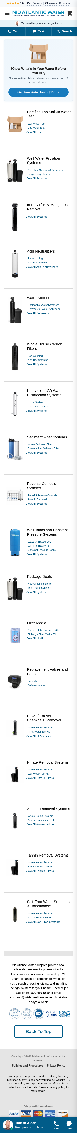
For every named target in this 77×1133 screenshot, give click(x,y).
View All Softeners (37, 313)
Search (67, 31)
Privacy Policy (56, 1065)
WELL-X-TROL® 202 (39, 541)
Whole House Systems (40, 727)
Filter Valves (34, 681)
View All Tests (34, 132)
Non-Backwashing (38, 262)
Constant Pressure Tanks (42, 550)
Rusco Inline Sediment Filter (43, 448)
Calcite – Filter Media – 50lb (43, 630)
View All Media (35, 638)
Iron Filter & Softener (39, 587)
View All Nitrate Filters (40, 777)
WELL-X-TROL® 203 (39, 546)
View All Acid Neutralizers (42, 266)
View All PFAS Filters (39, 736)
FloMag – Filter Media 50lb (42, 634)
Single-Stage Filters (39, 174)
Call (15, 31)
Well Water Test (36, 123)
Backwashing (35, 258)
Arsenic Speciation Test (41, 820)
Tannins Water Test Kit (40, 866)
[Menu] (7, 13)
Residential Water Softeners (43, 305)
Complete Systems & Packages (45, 170)
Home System (35, 402)
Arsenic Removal (37, 499)
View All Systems (36, 178)
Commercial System (39, 406)
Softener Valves (36, 685)
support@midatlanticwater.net (31, 997)
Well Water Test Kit (38, 773)
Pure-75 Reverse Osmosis (42, 495)
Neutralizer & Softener (40, 583)
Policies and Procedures (27, 1065)
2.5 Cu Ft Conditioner (40, 917)
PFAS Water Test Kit (39, 731)
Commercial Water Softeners (44, 309)
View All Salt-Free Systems (43, 921)
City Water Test (36, 127)
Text (41, 31)
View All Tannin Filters (40, 870)
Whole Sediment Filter (40, 444)
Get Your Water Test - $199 (36, 92)
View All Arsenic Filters (40, 824)
